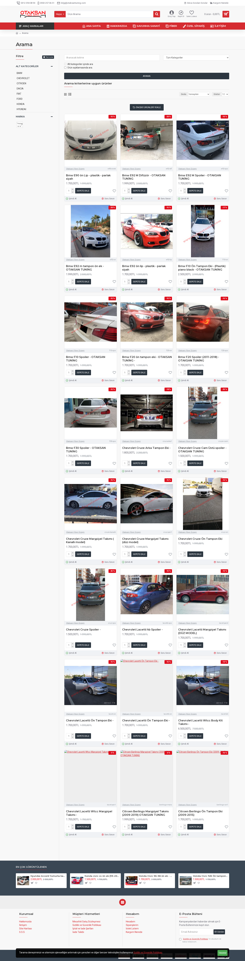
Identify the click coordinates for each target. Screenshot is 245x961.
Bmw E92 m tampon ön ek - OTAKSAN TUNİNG (85, 268)
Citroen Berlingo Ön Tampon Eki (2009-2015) (200, 813)
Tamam (222, 953)
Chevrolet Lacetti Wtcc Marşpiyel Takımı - (89, 813)
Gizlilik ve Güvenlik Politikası (148, 952)
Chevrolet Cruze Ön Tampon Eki (200, 538)
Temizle (49, 57)
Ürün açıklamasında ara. (80, 67)
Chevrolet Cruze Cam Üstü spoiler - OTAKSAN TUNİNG (202, 449)
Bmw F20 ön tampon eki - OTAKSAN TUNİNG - (147, 358)
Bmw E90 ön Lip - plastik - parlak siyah (88, 177)
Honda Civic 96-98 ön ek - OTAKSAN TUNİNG (156, 876)
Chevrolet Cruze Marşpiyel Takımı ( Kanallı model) (90, 540)
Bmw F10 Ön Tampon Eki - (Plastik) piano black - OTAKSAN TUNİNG (202, 268)
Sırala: (184, 94)
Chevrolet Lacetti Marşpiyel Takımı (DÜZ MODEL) (202, 631)
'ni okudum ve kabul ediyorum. (201, 940)
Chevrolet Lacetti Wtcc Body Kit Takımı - (200, 722)
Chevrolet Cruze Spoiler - (83, 629)
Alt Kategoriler (27, 66)
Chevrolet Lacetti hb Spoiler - (142, 629)
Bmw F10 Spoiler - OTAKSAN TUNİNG (85, 358)
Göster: (217, 94)
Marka (20, 116)
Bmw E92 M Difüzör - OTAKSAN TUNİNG (144, 177)
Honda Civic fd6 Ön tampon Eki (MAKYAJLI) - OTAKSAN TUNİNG (210, 876)
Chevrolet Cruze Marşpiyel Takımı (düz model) (145, 540)
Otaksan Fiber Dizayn (75, 169)
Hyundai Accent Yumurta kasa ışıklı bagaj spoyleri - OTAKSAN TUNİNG (47, 876)
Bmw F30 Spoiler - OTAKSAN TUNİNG (86, 449)
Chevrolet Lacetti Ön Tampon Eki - (90, 720)
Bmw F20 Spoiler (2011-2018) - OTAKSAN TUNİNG (198, 358)
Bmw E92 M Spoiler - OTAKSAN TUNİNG (199, 177)
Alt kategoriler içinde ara (80, 64)
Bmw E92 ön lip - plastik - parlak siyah (144, 268)
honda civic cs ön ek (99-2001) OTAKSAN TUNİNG (102, 876)
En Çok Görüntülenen (31, 867)
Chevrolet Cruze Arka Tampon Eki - (146, 448)
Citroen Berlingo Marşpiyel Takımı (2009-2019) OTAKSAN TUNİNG (145, 813)
